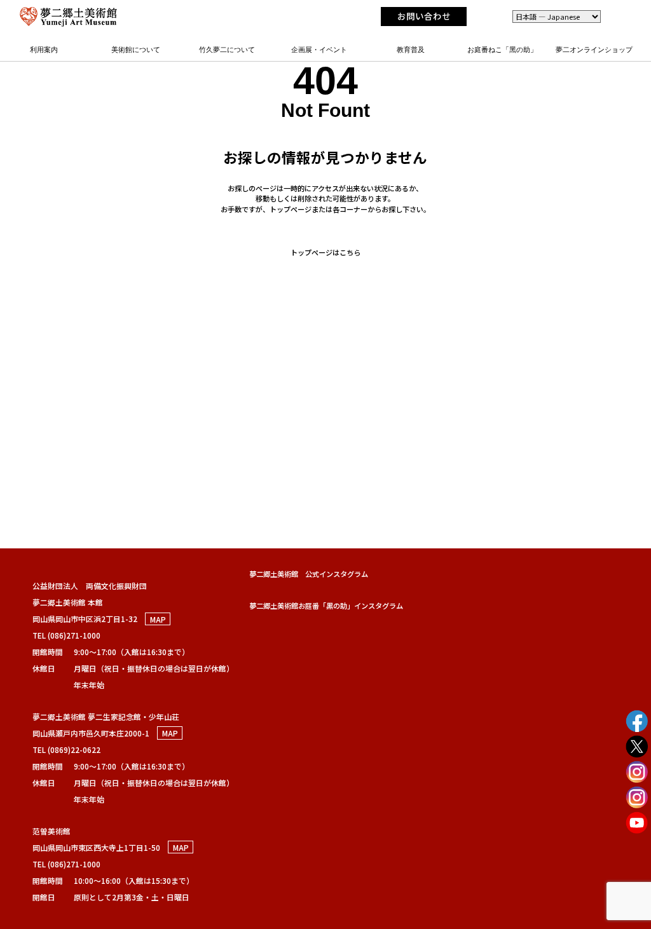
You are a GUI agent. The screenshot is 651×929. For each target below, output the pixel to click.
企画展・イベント (319, 49)
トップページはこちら (325, 252)
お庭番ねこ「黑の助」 (502, 49)
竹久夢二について (227, 49)
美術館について (135, 49)
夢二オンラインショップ (594, 49)
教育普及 (411, 49)
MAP (158, 618)
